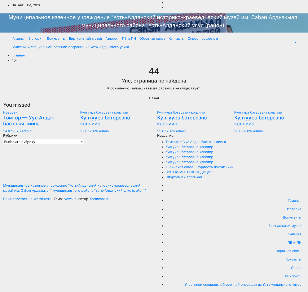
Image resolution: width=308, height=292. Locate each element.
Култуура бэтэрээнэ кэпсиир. (182, 121)
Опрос (193, 38)
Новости (10, 112)
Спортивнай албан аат (184, 177)
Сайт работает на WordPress (27, 199)
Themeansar (99, 199)
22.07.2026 (89, 131)
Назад (154, 98)
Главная (19, 38)
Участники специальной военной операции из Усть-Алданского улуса (70, 47)
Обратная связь (152, 38)
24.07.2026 (12, 131)
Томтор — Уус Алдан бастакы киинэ (28, 121)
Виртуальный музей (85, 38)
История (36, 38)
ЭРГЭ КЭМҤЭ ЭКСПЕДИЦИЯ (189, 172)
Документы (56, 38)
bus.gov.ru (210, 38)
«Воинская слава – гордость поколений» (200, 167)
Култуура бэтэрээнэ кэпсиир (104, 112)
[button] (7, 40)
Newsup (70, 199)
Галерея (112, 38)
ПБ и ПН (129, 38)
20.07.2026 (243, 131)
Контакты (176, 38)
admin (26, 131)
